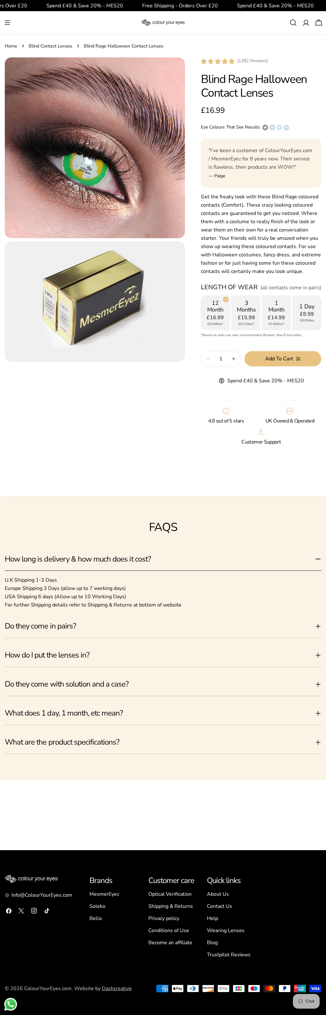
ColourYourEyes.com (48, 988)
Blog (212, 942)
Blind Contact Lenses (50, 46)
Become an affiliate (170, 942)
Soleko (97, 906)
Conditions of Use (168, 930)
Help (212, 918)
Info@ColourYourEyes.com (41, 895)
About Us (218, 894)
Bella (95, 918)
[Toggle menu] (7, 22)
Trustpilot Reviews (229, 954)
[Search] (293, 22)
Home (11, 46)
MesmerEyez (104, 894)
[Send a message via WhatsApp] (10, 1004)
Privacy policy (163, 918)
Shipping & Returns (170, 906)
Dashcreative (117, 988)
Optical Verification (170, 894)
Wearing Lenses (225, 930)
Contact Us (219, 906)
